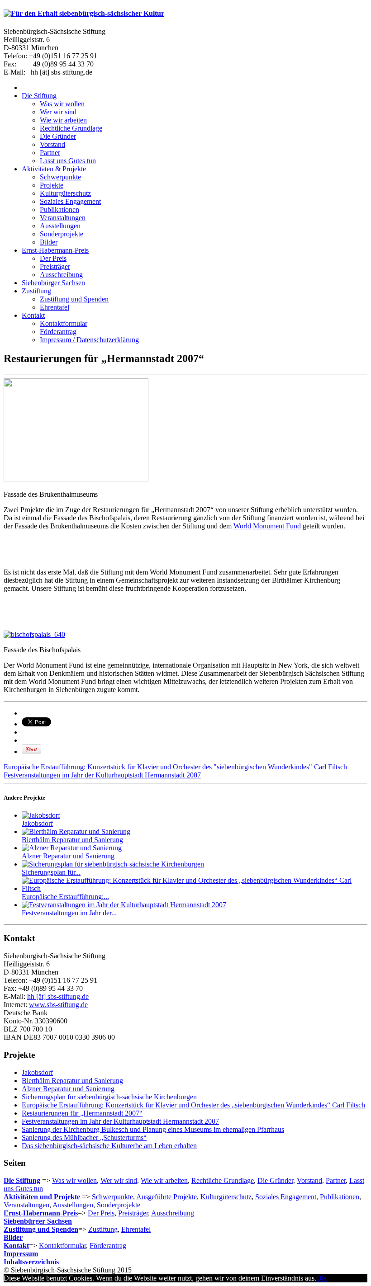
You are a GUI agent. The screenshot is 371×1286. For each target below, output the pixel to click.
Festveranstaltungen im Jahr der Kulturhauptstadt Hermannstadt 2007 (102, 775)
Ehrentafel (136, 1229)
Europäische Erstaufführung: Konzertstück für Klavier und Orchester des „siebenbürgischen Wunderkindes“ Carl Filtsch (193, 1105)
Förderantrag (108, 1245)
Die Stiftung (22, 1180)
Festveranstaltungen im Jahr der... (69, 913)
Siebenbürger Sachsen (38, 1221)
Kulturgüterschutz (226, 1197)
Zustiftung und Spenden (41, 1229)
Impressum (21, 1254)
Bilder (13, 1237)
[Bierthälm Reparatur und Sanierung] (76, 831)
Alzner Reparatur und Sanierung (68, 856)
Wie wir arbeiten (164, 1180)
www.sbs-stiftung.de (58, 1004)
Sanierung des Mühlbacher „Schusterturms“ (84, 1137)
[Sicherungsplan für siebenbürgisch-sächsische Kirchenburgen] (113, 864)
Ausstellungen (72, 1205)
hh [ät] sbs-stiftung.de (58, 996)
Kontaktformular (62, 1245)
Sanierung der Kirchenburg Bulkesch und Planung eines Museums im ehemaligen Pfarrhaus (153, 1129)
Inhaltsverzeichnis (31, 1262)
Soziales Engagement (285, 1197)
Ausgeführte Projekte (166, 1197)
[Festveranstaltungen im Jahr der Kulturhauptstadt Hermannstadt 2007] (124, 905)
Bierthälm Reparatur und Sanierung (72, 839)
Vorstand (309, 1180)
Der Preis (101, 1213)
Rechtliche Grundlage (222, 1180)
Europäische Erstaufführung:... (65, 896)
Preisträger (133, 1213)
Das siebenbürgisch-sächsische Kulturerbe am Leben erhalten (109, 1145)
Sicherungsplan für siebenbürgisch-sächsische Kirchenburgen (109, 1097)
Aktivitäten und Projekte (42, 1197)
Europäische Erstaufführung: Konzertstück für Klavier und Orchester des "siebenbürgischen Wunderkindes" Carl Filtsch (175, 767)
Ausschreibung (172, 1213)
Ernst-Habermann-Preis (41, 1213)
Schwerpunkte (112, 1197)
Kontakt (16, 1245)
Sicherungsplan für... (51, 872)
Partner (336, 1180)
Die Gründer (275, 1180)
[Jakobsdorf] (41, 815)
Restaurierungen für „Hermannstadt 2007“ (82, 1113)
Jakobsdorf (37, 823)
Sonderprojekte (118, 1205)
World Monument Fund (267, 526)
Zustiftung (103, 1229)
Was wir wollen (74, 1180)
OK (321, 1278)
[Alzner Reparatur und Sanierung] (72, 848)
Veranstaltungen (26, 1205)
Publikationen (339, 1197)
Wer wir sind (118, 1180)
